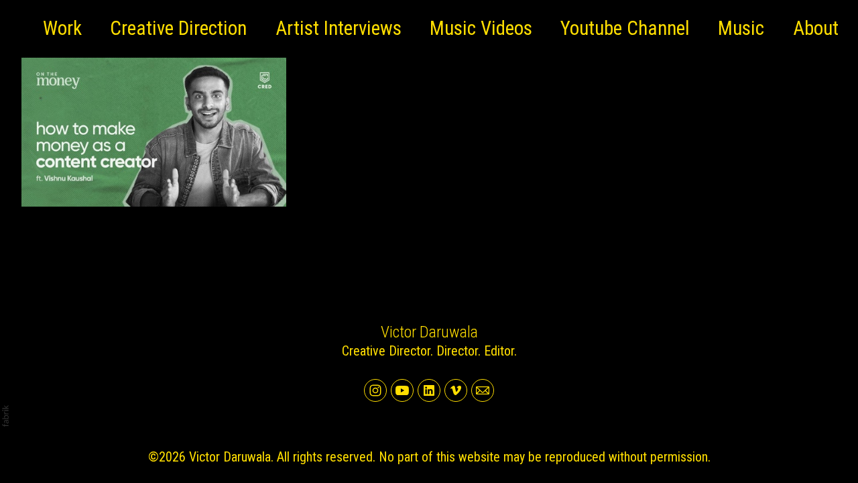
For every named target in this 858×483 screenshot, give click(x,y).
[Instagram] (375, 390)
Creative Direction (178, 28)
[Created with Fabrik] (5, 416)
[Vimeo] (455, 390)
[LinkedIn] (429, 390)
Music (741, 28)
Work (62, 28)
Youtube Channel (625, 28)
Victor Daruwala (429, 332)
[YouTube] (402, 390)
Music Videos (481, 28)
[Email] (482, 390)
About (816, 28)
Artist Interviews (338, 28)
